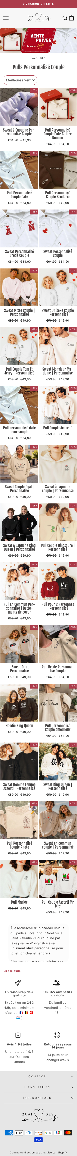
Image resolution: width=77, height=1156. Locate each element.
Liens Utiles (37, 1087)
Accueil (37, 58)
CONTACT (37, 1076)
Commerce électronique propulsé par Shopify (38, 1152)
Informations (37, 1097)
